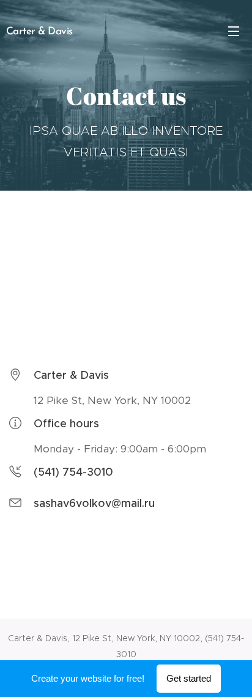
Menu (233, 30)
